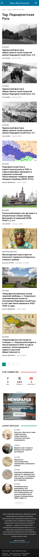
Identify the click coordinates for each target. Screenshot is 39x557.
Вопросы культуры (9, 251)
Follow (19, 377)
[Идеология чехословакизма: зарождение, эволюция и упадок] (7, 461)
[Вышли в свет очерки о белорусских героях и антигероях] (7, 449)
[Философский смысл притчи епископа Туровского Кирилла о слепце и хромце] (19, 238)
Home (4, 10)
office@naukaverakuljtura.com (19, 542)
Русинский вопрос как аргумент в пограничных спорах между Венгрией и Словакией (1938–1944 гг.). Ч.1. (19, 217)
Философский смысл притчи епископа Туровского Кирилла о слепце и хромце (18, 257)
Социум (16, 445)
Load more (18, 503)
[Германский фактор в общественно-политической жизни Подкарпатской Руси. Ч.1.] (19, 112)
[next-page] (17, 364)
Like (8, 377)
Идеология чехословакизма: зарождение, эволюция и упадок (24, 463)
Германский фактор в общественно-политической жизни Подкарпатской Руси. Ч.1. (18, 130)
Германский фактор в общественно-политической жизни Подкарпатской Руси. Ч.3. (18, 52)
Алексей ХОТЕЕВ (8, 263)
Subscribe (31, 377)
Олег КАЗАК (6, 58)
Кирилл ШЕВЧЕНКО (8, 182)
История (5, 47)
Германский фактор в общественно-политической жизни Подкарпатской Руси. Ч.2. (19, 91)
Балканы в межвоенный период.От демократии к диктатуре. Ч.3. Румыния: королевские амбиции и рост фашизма (24, 476)
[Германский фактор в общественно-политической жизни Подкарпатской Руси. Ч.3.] (19, 34)
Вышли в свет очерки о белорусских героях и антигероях (23, 450)
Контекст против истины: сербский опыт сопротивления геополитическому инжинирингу (25, 436)
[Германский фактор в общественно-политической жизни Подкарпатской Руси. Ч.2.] (19, 73)
